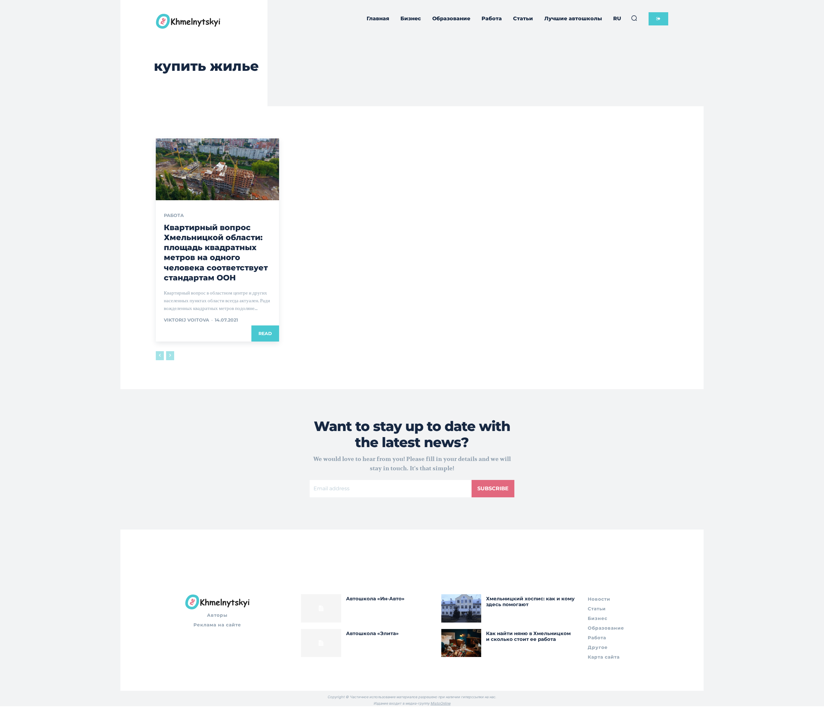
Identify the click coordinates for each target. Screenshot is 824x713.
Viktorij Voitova (186, 320)
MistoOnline (441, 703)
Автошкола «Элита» (372, 633)
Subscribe (493, 488)
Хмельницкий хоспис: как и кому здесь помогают (530, 601)
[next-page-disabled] (170, 355)
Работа (174, 215)
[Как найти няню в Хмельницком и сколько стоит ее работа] (461, 643)
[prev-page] (160, 355)
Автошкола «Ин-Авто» (375, 599)
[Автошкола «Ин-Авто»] (321, 608)
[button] (634, 18)
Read (265, 333)
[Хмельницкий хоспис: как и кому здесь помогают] (461, 608)
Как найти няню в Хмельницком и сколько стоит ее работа (528, 636)
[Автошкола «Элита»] (321, 643)
